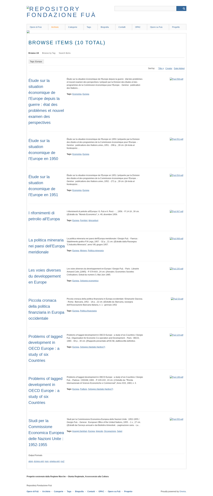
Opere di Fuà (36, 27)
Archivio (55, 27)
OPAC (138, 27)
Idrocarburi (93, 220)
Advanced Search (178, 8)
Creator (168, 68)
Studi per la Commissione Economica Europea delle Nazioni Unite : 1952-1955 (46, 432)
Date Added (179, 68)
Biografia (105, 27)
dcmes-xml (39, 461)
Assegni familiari (79, 431)
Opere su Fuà (156, 27)
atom (30, 461)
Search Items (65, 53)
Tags (89, 27)
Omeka (182, 491)
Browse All (33, 53)
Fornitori (84, 220)
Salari (119, 431)
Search (183, 8)
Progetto (176, 27)
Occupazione (110, 431)
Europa (86, 94)
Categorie (72, 27)
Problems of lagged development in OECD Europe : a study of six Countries (45, 348)
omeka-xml (55, 461)
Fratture (83, 389)
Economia (77, 94)
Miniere (83, 250)
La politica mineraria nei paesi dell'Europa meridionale (46, 246)
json (47, 461)
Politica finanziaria (88, 311)
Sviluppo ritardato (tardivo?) (92, 347)
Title (160, 68)
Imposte (99, 431)
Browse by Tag (48, 53)
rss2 (62, 461)
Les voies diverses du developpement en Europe (44, 276)
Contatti (121, 27)
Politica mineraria (96, 250)
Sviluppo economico (89, 281)
